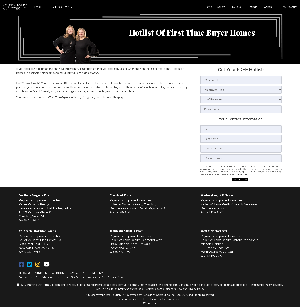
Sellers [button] (221, 6)
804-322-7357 (122, 252)
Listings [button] (252, 6)
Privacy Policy (243, 174)
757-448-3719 (30, 252)
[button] (240, 179)
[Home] (15, 7)
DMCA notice (150, 303)
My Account (289, 6)
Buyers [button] (236, 6)
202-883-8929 (213, 212)
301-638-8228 (121, 212)
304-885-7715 (212, 256)
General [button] (268, 6)
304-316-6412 (30, 220)
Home (208, 6)
